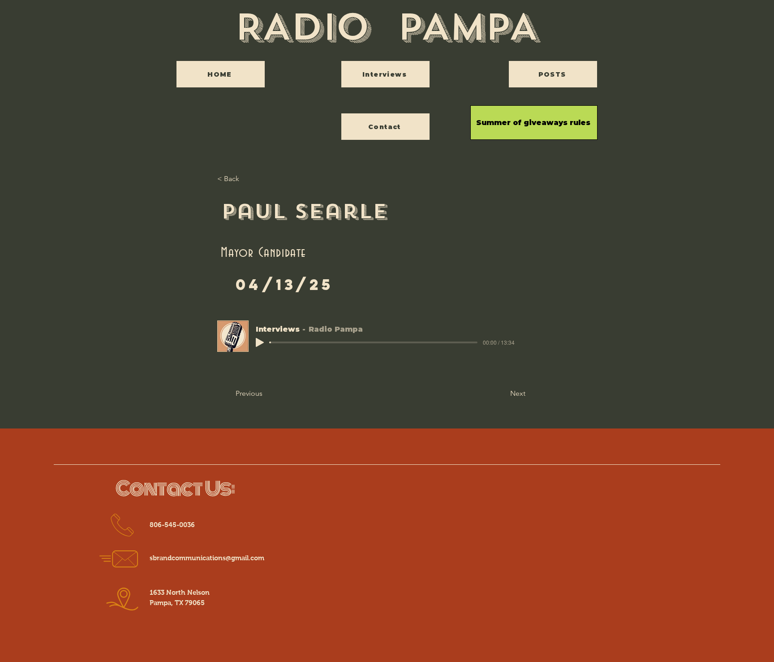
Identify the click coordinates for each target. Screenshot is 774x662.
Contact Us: (176, 489)
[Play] (260, 342)
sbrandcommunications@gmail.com (207, 558)
